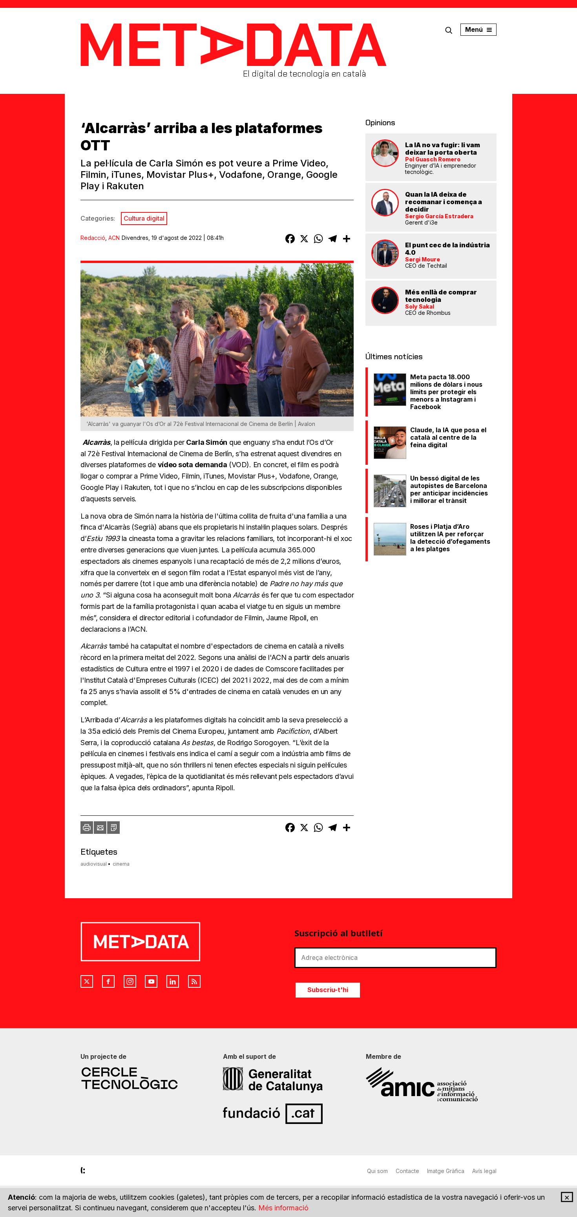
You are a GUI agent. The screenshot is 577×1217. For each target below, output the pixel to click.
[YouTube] (151, 981)
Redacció (92, 237)
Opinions (380, 122)
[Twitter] (86, 981)
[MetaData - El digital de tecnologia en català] (233, 45)
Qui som (377, 1171)
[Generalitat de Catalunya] (288, 1080)
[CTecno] (145, 1078)
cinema (121, 864)
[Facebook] (108, 981)
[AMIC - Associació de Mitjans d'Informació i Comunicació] (431, 1084)
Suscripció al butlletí (338, 933)
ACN (114, 237)
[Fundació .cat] (288, 1114)
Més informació (283, 1208)
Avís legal (484, 1171)
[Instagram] (130, 981)
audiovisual (93, 864)
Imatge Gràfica (445, 1171)
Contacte (407, 1171)
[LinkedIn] (172, 981)
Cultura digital (144, 218)
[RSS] (194, 981)
